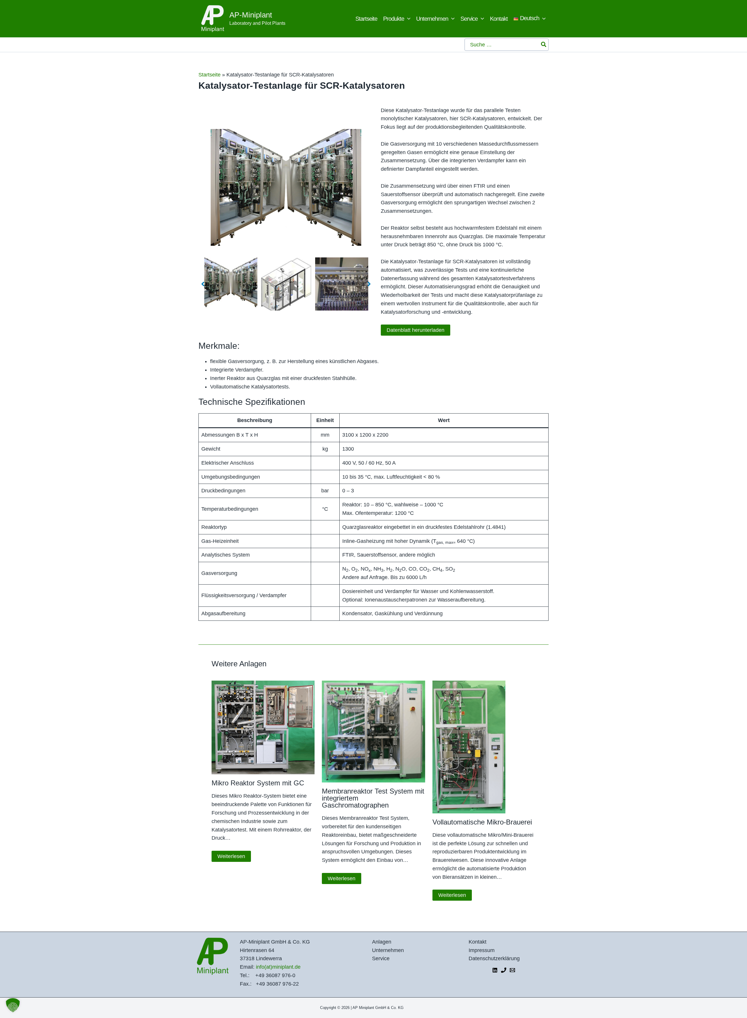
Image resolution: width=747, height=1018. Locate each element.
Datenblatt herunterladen (415, 330)
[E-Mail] (512, 970)
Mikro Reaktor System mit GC (258, 783)
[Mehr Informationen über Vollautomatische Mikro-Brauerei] (468, 746)
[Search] (544, 44)
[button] (407, 18)
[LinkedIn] (495, 970)
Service (381, 958)
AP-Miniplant (250, 15)
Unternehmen (388, 950)
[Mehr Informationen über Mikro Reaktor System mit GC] (263, 727)
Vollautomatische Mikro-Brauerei (482, 822)
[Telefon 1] (503, 970)
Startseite (209, 75)
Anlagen (381, 942)
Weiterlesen (231, 856)
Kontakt (477, 942)
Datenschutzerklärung (494, 958)
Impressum (482, 950)
